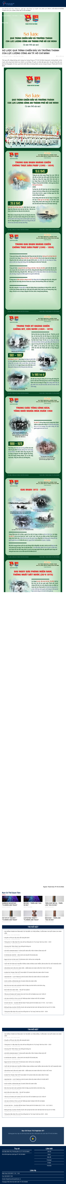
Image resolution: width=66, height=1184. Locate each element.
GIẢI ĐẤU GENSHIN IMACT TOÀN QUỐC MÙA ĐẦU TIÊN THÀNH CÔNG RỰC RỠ (25, 950)
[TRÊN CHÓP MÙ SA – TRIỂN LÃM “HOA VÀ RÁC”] (54, 899)
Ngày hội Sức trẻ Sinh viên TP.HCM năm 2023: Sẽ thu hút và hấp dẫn (22, 959)
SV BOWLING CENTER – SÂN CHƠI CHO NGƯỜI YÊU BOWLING (21, 955)
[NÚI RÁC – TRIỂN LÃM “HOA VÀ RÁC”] (33, 899)
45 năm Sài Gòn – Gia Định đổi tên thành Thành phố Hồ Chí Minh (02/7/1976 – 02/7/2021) (28, 1003)
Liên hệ (49, 1151)
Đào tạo (40, 8)
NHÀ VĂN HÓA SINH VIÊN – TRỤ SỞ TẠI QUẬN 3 (17, 989)
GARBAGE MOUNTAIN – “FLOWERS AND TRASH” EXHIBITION (9, 905)
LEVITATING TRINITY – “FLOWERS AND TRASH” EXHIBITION (31, 920)
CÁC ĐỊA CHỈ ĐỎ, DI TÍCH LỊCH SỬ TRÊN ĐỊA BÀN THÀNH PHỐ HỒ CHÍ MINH (24, 998)
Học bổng (32, 8)
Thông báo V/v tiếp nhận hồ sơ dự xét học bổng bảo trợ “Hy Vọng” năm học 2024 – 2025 (27, 942)
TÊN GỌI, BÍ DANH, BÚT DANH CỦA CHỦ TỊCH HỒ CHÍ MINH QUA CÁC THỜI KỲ (25, 994)
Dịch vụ (47, 8)
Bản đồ (49, 1157)
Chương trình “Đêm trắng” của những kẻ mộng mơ (17, 946)
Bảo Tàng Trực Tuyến (19, 56)
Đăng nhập (5, 23)
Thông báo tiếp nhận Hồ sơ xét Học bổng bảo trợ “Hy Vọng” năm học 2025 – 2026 (26, 1011)
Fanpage (49, 1160)
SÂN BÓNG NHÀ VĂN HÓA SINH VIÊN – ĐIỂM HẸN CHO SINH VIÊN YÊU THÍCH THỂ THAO (28, 968)
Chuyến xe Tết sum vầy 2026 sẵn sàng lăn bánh (16, 937)
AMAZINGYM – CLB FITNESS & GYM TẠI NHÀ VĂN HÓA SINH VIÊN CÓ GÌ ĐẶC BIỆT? (26, 976)
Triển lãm (22, 15)
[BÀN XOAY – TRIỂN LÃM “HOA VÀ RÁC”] (54, 914)
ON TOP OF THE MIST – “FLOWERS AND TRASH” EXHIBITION (9, 920)
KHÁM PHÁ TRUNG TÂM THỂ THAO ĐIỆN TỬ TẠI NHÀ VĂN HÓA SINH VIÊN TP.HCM (26, 972)
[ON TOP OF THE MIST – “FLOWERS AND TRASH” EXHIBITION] (11, 914)
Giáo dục (12, 8)
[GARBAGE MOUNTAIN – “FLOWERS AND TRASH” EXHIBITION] (11, 899)
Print (58, 56)
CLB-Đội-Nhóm (6, 15)
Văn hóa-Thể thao (22, 8)
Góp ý (49, 1154)
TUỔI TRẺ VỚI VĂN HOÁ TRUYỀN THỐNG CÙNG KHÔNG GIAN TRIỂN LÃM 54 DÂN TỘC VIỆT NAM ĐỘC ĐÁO (32, 963)
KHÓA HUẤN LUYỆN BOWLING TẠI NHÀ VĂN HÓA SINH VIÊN (20, 981)
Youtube (49, 1165)
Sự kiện (53, 8)
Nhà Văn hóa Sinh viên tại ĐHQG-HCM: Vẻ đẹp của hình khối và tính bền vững (24, 985)
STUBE (49, 1162)
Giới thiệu (5, 8)
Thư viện (14, 15)
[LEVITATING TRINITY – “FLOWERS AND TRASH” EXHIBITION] (33, 914)
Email (62, 56)
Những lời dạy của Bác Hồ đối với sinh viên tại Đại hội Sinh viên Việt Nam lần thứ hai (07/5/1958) (29, 1007)
